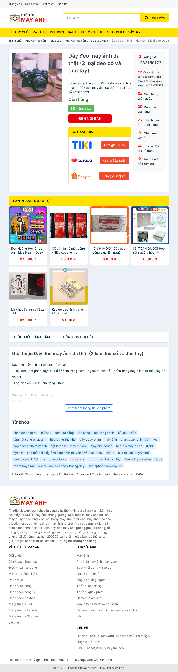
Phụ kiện (57, 32)
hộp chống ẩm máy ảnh (30, 446)
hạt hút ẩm (58, 446)
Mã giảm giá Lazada (23, 610)
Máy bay (134, 32)
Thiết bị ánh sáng (89, 586)
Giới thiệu (48, 4)
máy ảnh (111, 439)
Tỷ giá (36, 660)
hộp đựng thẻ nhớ (63, 439)
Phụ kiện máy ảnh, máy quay (43, 40)
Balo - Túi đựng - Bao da (94, 567)
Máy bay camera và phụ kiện (97, 604)
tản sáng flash (104, 433)
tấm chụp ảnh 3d (25, 459)
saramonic (77, 459)
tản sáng (84, 433)
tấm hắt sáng (64, 433)
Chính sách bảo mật (23, 561)
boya (158, 459)
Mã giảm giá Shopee (23, 616)
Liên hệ (63, 4)
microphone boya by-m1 (105, 466)
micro (110, 453)
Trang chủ (15, 4)
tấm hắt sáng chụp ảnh (29, 439)
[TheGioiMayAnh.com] (28, 17)
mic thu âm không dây (104, 459)
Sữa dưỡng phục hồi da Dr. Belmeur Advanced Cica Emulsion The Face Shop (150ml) (85, 474)
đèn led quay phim (137, 459)
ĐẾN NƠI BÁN (90, 118)
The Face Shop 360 (56, 660)
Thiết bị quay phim (90, 592)
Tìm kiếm (157, 18)
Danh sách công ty (22, 592)
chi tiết (77, 337)
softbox (45, 433)
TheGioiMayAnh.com (82, 668)
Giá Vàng (78, 660)
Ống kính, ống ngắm (91, 580)
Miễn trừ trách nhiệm (23, 573)
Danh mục (32, 4)
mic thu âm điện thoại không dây (61, 466)
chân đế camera (24, 433)
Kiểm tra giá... (81, 108)
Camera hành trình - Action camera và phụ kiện (107, 613)
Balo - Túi (76, 32)
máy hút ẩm (78, 446)
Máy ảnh (39, 32)
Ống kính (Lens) (88, 573)
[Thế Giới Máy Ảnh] (30, 500)
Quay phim (115, 32)
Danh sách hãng (20, 586)
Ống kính (95, 32)
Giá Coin (106, 660)
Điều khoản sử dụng (23, 567)
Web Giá (92, 660)
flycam (18, 453)
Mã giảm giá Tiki (20, 604)
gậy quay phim (90, 439)
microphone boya (54, 459)
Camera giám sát (89, 598)
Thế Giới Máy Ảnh (111, 668)
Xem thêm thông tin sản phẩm (89, 408)
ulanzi (150, 446)
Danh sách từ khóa (22, 598)
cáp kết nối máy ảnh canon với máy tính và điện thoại (64, 453)
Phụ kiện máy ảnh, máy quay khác (86, 40)
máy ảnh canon (101, 446)
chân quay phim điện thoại (139, 439)
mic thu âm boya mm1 (133, 453)
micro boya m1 (23, 466)
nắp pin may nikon (129, 446)
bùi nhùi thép (127, 433)
